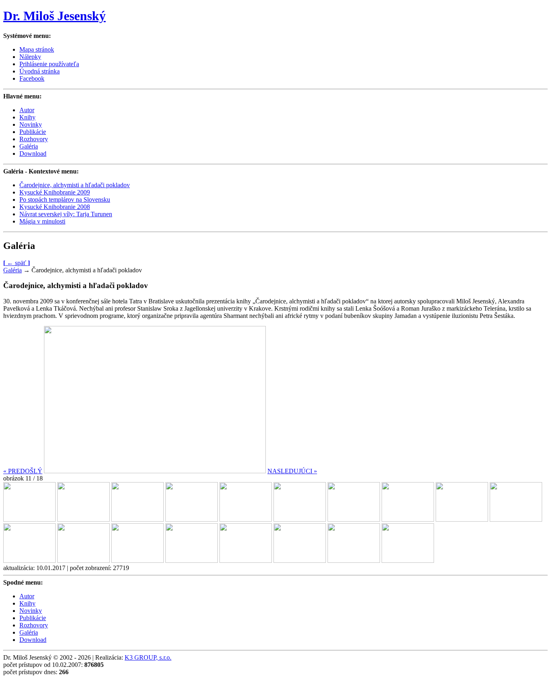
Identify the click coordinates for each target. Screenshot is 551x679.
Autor (26, 110)
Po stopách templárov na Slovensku (64, 199)
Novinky (30, 124)
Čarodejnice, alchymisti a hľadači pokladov (74, 185)
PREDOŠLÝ (22, 471)
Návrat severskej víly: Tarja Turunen (65, 214)
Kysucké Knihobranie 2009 (54, 192)
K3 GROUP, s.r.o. (148, 657)
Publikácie (32, 131)
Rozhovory (33, 139)
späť (16, 262)
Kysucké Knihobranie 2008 (54, 206)
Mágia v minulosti (42, 221)
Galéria (28, 146)
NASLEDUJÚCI (292, 471)
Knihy (27, 117)
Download (32, 153)
